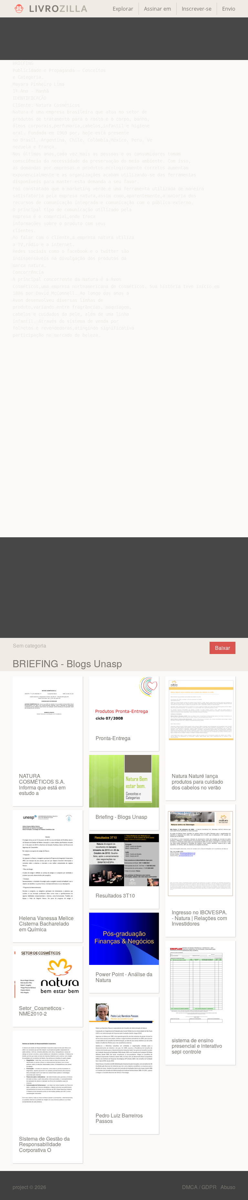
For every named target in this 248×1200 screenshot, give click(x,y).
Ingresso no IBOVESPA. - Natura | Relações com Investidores (199, 917)
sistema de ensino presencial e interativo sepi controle (197, 1045)
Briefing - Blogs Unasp (121, 816)
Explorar (123, 8)
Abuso (228, 1187)
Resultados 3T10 (115, 895)
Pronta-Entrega (113, 738)
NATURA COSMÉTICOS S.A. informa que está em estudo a (42, 784)
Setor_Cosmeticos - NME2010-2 (41, 1010)
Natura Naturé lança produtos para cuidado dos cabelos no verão (197, 781)
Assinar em (157, 8)
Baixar (222, 647)
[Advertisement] (124, 39)
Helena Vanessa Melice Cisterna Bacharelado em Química (46, 923)
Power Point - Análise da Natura (124, 977)
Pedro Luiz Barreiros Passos (119, 1118)
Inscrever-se (197, 8)
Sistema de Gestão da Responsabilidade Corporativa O (44, 1144)
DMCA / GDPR (200, 1187)
